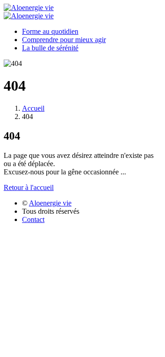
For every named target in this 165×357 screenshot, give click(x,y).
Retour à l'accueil (29, 187)
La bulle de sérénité (50, 48)
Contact (33, 219)
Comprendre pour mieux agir (64, 39)
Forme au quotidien (50, 31)
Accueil (33, 108)
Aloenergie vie (50, 203)
